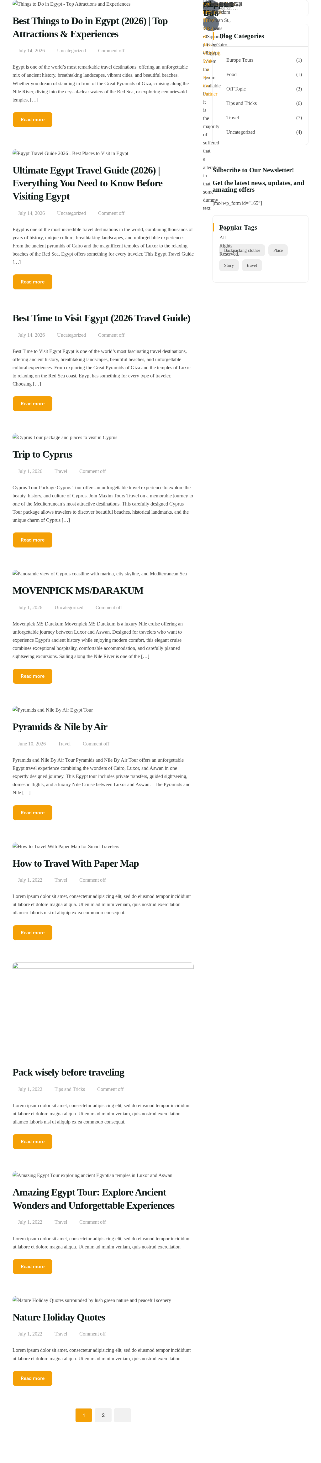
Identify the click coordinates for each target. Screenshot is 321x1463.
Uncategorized (71, 335)
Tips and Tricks (70, 1089)
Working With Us (211, 61)
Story (229, 265)
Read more (33, 281)
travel (252, 265)
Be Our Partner (210, 85)
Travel (61, 471)
